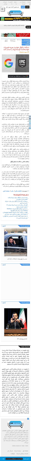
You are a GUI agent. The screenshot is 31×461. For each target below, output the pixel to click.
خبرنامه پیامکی (5, 3)
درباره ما (15, 3)
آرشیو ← (3, 226)
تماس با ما (10, 3)
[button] (15, 459)
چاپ (12, 191)
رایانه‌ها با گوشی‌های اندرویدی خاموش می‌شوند (14, 25)
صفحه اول (29, 3)
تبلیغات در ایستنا (22, 3)
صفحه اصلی (6, 191)
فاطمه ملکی (18, 191)
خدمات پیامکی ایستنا (22, 454)
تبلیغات (13, 454)
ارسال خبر (10, 451)
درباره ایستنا (17, 451)
